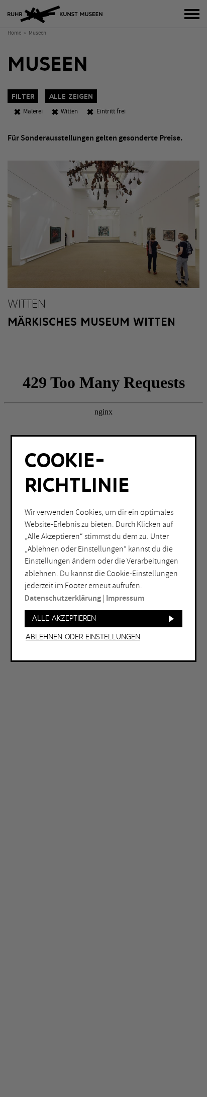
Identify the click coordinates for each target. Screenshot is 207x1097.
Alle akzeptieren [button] (64, 618)
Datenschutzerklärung (63, 598)
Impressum (125, 598)
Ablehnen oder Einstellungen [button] (83, 637)
